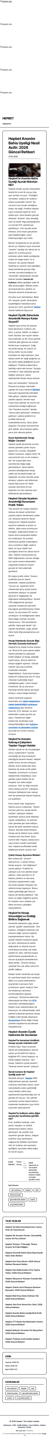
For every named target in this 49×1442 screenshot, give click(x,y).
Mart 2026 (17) (11, 1369)
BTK (34, 1000)
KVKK (14, 1425)
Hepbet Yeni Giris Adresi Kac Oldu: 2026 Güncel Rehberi (23, 1306)
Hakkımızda (7, 1425)
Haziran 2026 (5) (12, 1362)
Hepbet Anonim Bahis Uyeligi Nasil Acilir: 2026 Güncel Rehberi (23, 1314)
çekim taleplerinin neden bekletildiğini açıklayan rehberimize (24, 704)
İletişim (28, 1427)
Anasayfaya (14, 1020)
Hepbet (8, 118)
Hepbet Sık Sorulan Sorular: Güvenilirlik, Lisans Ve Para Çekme (23, 1237)
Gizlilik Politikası (22, 1425)
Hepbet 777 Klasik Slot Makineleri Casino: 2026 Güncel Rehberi (24, 1323)
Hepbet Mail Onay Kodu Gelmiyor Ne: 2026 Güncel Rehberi (22, 1297)
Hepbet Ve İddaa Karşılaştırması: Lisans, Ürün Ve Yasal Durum (23, 1228)
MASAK (36, 389)
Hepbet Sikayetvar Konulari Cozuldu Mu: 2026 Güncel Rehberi (23, 1280)
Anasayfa (7, 124)
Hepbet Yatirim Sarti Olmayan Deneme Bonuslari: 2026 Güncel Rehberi (22, 1288)
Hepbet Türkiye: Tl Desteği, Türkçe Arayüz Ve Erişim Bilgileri (21, 1245)
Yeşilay (37, 307)
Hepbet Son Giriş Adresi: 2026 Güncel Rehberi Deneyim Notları (22, 1263)
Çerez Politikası (34, 1425)
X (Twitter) (29, 1431)
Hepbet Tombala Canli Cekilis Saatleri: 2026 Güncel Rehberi (22, 1340)
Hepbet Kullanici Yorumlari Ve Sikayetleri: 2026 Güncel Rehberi (24, 1331)
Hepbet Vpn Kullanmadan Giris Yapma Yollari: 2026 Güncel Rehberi (22, 1271)
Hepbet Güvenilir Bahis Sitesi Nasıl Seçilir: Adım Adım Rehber (24, 1254)
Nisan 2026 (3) (11, 1366)
